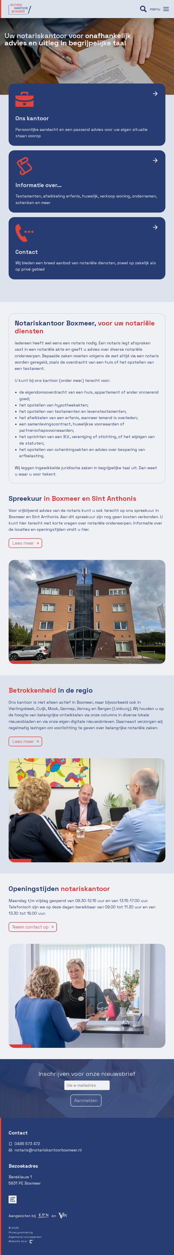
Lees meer (23, 543)
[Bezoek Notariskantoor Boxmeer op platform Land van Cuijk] (13, 1199)
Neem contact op (30, 927)
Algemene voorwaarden (25, 1237)
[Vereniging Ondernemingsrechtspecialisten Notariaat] (62, 1215)
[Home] (20, 9)
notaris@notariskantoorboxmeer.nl (48, 1150)
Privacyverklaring (21, 1232)
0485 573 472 (27, 1143)
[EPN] (43, 1215)
